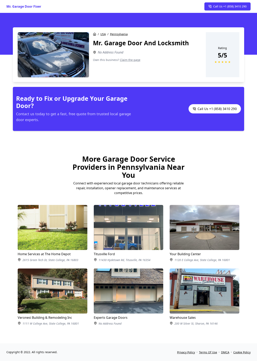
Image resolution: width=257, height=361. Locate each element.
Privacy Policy (186, 352)
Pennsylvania (119, 34)
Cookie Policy (242, 352)
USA (103, 34)
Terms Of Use (208, 352)
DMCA (225, 352)
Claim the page (130, 60)
